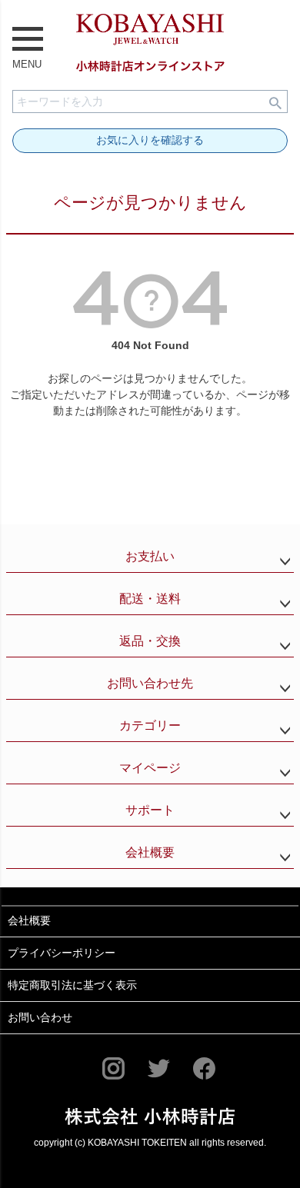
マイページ (150, 767)
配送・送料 (150, 598)
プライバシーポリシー (61, 953)
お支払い (150, 556)
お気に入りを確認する (150, 140)
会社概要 (150, 852)
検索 (276, 101)
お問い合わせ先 (150, 683)
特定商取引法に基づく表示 (72, 985)
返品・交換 (150, 640)
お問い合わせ (40, 1017)
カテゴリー (150, 725)
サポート (150, 810)
